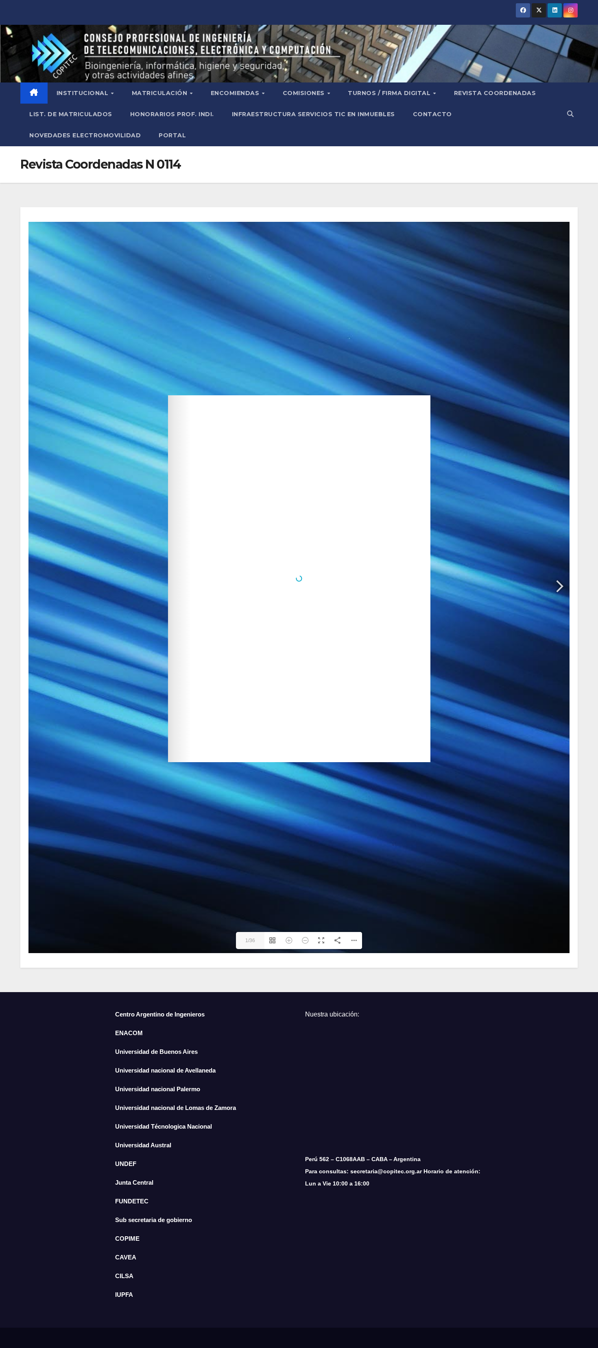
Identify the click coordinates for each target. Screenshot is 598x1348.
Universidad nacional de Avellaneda (165, 1070)
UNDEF (125, 1163)
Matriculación (160, 93)
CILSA (124, 1275)
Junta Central (134, 1182)
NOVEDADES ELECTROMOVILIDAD (85, 135)
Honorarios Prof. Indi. (172, 114)
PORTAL (172, 135)
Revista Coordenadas (495, 93)
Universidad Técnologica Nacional (163, 1126)
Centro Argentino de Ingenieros (160, 1014)
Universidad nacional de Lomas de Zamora (175, 1107)
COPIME (127, 1238)
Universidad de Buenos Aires (156, 1051)
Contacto (432, 114)
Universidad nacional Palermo (157, 1089)
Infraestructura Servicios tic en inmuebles (313, 114)
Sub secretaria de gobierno (153, 1219)
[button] (570, 114)
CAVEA (125, 1257)
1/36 (250, 940)
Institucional (83, 93)
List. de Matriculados (70, 114)
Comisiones (305, 93)
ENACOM (129, 1032)
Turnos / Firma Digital (390, 93)
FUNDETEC (131, 1201)
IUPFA (124, 1294)
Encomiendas (236, 93)
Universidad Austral (143, 1145)
